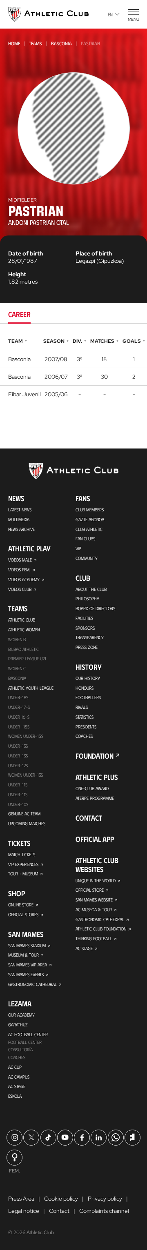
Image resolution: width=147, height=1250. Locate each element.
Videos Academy (24, 579)
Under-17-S (19, 707)
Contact (89, 817)
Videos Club (19, 589)
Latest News (19, 509)
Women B (17, 639)
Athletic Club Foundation (101, 928)
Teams (35, 43)
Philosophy (87, 598)
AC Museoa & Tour (94, 909)
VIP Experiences (23, 864)
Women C (17, 668)
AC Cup (15, 1067)
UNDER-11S (17, 784)
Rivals (82, 707)
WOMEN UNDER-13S (25, 774)
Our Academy (21, 1014)
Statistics (85, 716)
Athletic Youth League (30, 687)
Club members (90, 509)
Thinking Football (94, 938)
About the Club (91, 589)
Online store (20, 904)
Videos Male (20, 559)
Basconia (61, 43)
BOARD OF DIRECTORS (95, 608)
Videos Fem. (19, 569)
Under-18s (18, 697)
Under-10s (18, 804)
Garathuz (18, 1024)
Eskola (15, 1096)
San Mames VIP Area (27, 964)
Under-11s (17, 794)
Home (14, 43)
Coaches (16, 1057)
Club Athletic (89, 529)
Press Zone (87, 647)
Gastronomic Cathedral (32, 984)
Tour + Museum (23, 873)
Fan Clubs (85, 538)
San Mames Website (94, 899)
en (110, 14)
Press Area (21, 1198)
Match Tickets (21, 854)
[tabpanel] (73, 369)
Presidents (86, 726)
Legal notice (23, 1210)
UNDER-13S (18, 755)
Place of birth (94, 253)
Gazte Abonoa (90, 519)
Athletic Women (24, 629)
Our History (88, 678)
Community (87, 558)
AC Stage (16, 1086)
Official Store (90, 890)
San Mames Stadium (27, 945)
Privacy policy (105, 1198)
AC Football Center (28, 1034)
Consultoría (20, 1049)
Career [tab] (19, 314)
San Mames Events (26, 974)
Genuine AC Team (24, 813)
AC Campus (18, 1076)
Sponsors (85, 628)
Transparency (90, 637)
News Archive (21, 529)
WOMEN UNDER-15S (25, 736)
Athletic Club (21, 619)
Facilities (84, 618)
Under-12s (18, 765)
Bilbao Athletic (23, 649)
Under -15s (18, 726)
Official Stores (23, 914)
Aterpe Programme (95, 798)
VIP (78, 548)
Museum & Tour (23, 954)
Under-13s (18, 745)
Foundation (95, 755)
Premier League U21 (27, 658)
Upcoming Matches (26, 823)
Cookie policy (61, 1198)
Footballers (88, 697)
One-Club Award (92, 788)
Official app (95, 839)
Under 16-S (18, 716)
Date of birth (25, 253)
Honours (85, 687)
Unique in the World (96, 880)
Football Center (25, 1042)
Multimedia (18, 519)
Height (17, 274)
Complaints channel (104, 1210)
